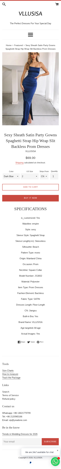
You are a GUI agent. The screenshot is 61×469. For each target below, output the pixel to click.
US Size (30, 171)
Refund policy (8, 399)
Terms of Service (10, 395)
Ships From (44, 171)
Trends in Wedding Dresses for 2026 (19, 434)
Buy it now (30, 198)
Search (5, 391)
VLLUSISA (38, 458)
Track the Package (11, 377)
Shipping (19, 162)
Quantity (54, 171)
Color (11, 171)
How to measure (10, 374)
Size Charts (8, 370)
